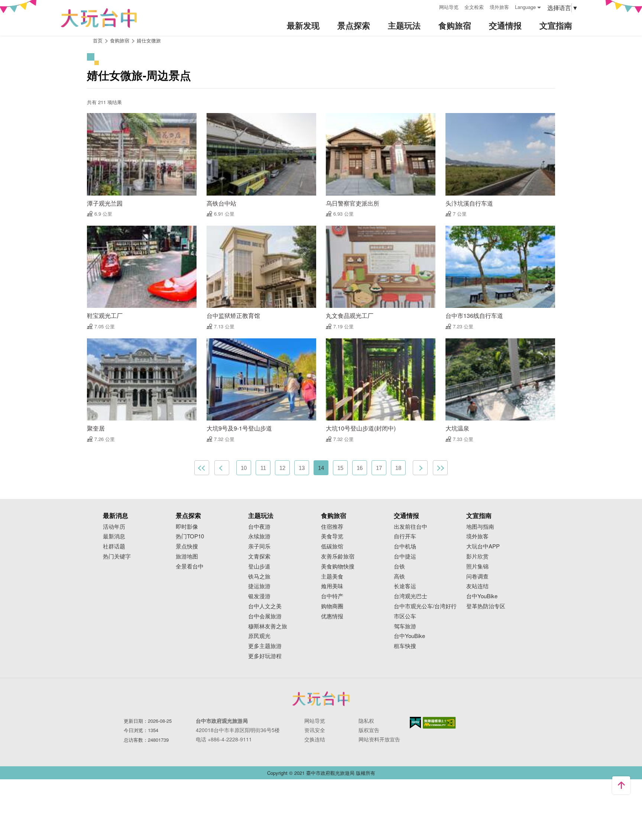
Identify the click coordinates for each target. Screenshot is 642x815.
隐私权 (366, 720)
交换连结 (314, 739)
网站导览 (448, 6)
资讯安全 (314, 730)
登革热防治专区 (485, 606)
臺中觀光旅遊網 (99, 18)
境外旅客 (499, 6)
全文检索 (474, 6)
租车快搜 (405, 646)
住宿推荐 (332, 527)
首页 (98, 40)
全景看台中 (190, 566)
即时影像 (187, 527)
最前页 (201, 467)
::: (431, 6)
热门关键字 (117, 556)
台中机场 (405, 546)
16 (360, 468)
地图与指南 (480, 527)
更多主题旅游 (265, 646)
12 (282, 468)
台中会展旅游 (265, 616)
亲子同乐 (259, 546)
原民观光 (259, 636)
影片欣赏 (477, 556)
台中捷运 (405, 556)
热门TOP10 (190, 536)
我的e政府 (415, 722)
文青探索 (259, 556)
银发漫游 (259, 596)
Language (525, 6)
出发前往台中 (410, 527)
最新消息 (114, 536)
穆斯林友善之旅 (267, 626)
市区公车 (405, 616)
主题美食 (332, 576)
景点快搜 (187, 546)
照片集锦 (477, 566)
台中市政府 (321, 698)
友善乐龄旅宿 (337, 556)
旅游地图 (187, 556)
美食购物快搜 (337, 566)
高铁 (399, 576)
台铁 (399, 566)
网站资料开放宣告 (379, 739)
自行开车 (405, 536)
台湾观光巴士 (410, 596)
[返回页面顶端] (621, 785)
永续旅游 (259, 536)
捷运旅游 (259, 586)
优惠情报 (332, 616)
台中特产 (332, 596)
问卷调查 (477, 576)
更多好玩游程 (265, 656)
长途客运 (405, 586)
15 (340, 468)
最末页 (440, 467)
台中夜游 (259, 527)
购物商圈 (332, 606)
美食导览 (332, 536)
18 (398, 468)
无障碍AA (439, 723)
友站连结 (477, 586)
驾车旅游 (405, 626)
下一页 (420, 467)
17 (379, 468)
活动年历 (114, 527)
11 (263, 468)
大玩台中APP (483, 546)
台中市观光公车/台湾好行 (425, 606)
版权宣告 (369, 730)
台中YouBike (409, 636)
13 (302, 468)
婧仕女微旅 (149, 40)
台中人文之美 (265, 606)
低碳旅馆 (332, 546)
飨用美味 (332, 586)
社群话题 (114, 546)
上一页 (221, 467)
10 (244, 468)
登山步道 (259, 566)
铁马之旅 (259, 576)
